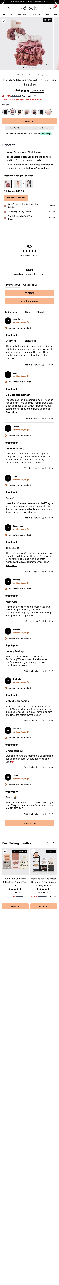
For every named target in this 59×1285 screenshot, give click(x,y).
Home (14, 75)
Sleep (47, 14)
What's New (7, 14)
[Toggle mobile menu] (4, 8)
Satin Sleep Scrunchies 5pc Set (20, 112)
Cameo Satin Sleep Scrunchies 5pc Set (34, 112)
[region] (29, 2)
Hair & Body (36, 14)
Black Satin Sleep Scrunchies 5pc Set (5, 112)
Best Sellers (22, 14)
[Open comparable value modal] (35, 96)
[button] (3, 21)
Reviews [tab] (12, 285)
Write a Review (35, 302)
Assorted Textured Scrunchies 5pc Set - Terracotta (27, 112)
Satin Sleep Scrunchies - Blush (48, 112)
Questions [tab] (30, 285)
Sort (27, 312)
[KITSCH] (29, 8)
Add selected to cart (16, 197)
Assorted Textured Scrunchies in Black (41, 112)
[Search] (9, 8)
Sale (55, 14)
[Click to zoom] (47, 64)
